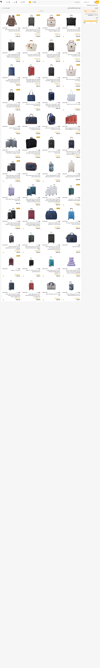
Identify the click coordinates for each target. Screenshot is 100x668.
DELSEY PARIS (64, 28)
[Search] (30, 2)
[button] (22, 2)
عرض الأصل (42, 11)
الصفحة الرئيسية (95, 5)
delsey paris (64, 173)
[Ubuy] (97, 2)
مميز (3, 8)
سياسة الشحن (90, 15)
